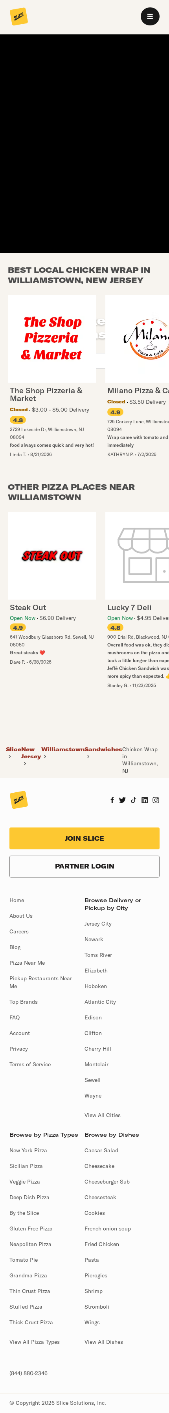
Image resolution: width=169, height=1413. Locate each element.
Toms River (98, 954)
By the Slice (24, 1212)
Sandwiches (103, 749)
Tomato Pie (23, 1259)
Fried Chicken (101, 1244)
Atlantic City (100, 1001)
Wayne (92, 1095)
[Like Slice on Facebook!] (112, 801)
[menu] (150, 16)
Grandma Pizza (28, 1275)
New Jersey (31, 753)
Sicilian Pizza (26, 1165)
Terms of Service (30, 1064)
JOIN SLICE (84, 838)
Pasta (91, 1259)
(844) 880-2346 (28, 1373)
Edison (93, 1017)
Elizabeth (96, 970)
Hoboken (95, 986)
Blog (14, 947)
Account (19, 1033)
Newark (93, 939)
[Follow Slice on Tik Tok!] (133, 801)
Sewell (92, 1079)
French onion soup (107, 1228)
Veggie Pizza (24, 1181)
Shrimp (93, 1291)
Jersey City (98, 923)
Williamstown (62, 749)
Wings (92, 1322)
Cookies (94, 1212)
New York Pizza (28, 1150)
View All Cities (102, 1115)
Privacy (18, 1048)
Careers (19, 931)
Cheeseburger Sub (107, 1181)
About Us (21, 915)
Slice (13, 749)
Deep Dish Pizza (29, 1197)
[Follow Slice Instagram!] (156, 801)
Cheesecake (99, 1165)
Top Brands (23, 1001)
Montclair (96, 1064)
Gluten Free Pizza (31, 1228)
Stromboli (96, 1306)
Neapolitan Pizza (30, 1244)
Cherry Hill (97, 1048)
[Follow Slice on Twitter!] (122, 801)
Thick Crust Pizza (31, 1322)
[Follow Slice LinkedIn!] (144, 801)
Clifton (93, 1033)
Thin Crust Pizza (29, 1291)
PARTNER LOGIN (84, 866)
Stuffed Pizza (25, 1306)
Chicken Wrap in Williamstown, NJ (140, 760)
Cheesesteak (100, 1197)
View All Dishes (103, 1341)
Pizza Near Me (27, 962)
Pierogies (95, 1275)
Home (16, 900)
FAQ (14, 1017)
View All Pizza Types (34, 1341)
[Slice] (18, 17)
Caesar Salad (101, 1150)
